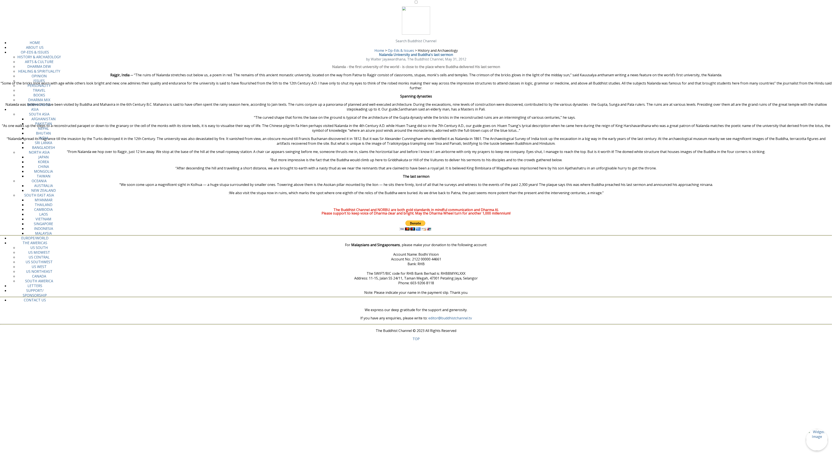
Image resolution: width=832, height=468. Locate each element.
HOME (35, 42)
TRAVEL (39, 90)
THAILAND (43, 204)
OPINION (39, 76)
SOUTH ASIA (39, 114)
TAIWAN (43, 176)
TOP (416, 338)
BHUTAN (43, 133)
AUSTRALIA (43, 185)
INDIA (43, 138)
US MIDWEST (39, 252)
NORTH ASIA (39, 152)
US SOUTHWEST (39, 262)
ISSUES (39, 80)
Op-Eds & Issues (401, 50)
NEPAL (43, 128)
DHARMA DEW (39, 66)
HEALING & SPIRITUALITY (39, 71)
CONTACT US (35, 300)
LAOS (43, 214)
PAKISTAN (43, 123)
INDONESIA (43, 228)
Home (379, 50)
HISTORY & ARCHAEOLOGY (39, 57)
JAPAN (43, 157)
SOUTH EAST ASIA (39, 195)
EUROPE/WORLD (35, 238)
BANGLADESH (43, 147)
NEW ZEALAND (43, 190)
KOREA (43, 161)
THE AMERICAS (35, 242)
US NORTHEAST (39, 271)
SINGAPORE (43, 223)
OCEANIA (39, 181)
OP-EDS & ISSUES (35, 52)
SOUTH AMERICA (39, 281)
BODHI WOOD (39, 104)
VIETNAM (43, 219)
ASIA (35, 109)
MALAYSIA (43, 233)
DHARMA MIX (39, 100)
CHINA (43, 166)
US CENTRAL (39, 257)
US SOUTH (39, 247)
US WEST (39, 266)
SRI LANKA (43, 142)
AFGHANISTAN (43, 119)
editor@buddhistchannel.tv (450, 318)
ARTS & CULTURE (39, 61)
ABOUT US (35, 47)
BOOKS (39, 95)
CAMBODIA (43, 209)
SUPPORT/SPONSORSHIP (35, 293)
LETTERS (35, 285)
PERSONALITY (39, 85)
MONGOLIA (43, 171)
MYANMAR (43, 200)
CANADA (39, 276)
